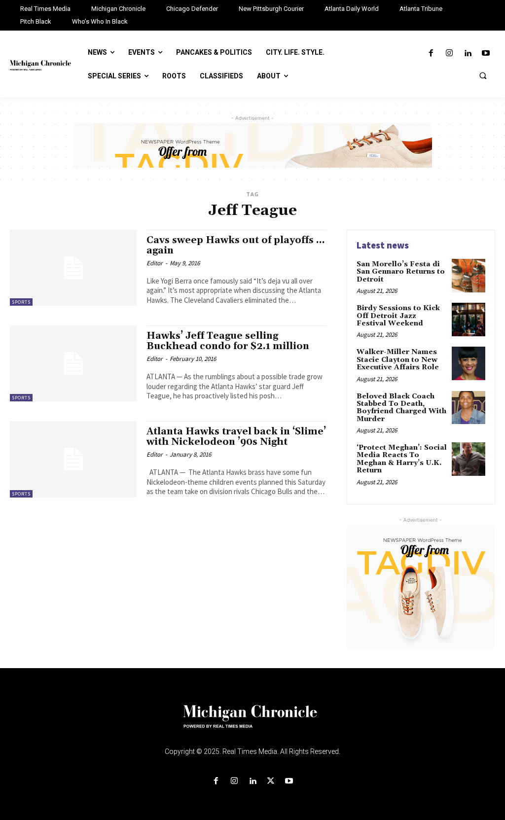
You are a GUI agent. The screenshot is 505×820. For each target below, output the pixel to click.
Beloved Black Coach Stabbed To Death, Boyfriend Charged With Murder (401, 408)
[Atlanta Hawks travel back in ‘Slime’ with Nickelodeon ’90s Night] (73, 459)
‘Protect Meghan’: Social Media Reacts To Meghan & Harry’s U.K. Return (402, 459)
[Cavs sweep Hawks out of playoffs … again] (73, 268)
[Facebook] (430, 53)
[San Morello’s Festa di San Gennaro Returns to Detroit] (468, 275)
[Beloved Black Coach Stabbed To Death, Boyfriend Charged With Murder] (468, 408)
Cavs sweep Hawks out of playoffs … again (235, 245)
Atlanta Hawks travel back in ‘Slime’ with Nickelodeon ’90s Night (236, 437)
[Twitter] (271, 781)
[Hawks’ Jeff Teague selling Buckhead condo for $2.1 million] (73, 363)
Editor (154, 263)
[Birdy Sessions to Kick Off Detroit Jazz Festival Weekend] (468, 319)
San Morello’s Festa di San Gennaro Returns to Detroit (401, 272)
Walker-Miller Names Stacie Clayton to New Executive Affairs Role (398, 360)
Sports (21, 302)
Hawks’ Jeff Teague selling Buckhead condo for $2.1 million (227, 341)
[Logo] (252, 722)
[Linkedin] (467, 53)
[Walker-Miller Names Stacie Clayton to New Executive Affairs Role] (468, 363)
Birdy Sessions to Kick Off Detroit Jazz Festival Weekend (398, 316)
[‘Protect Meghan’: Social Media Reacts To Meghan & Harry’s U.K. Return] (468, 459)
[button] (482, 75)
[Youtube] (486, 53)
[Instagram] (449, 53)
